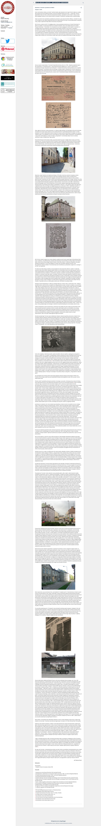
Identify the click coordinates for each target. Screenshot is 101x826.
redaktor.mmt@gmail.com (6, 22)
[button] (81, 7)
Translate (10, 27)
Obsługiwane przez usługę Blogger (58, 821)
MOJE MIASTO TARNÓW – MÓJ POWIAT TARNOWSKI (51, 2)
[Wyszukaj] (83, 2)
